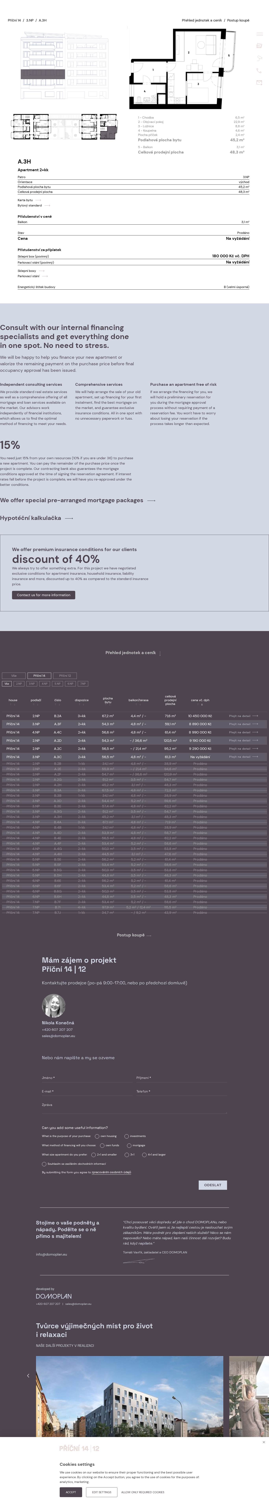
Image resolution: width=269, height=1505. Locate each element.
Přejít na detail (239, 716)
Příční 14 (14, 20)
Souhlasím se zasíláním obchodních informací (77, 1164)
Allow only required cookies (142, 1492)
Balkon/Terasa (138, 700)
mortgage (139, 1145)
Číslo (57, 700)
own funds (112, 1145)
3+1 (132, 1154)
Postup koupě (238, 20)
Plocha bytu (108, 700)
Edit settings (101, 1492)
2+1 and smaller (107, 1154)
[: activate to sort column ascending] (242, 702)
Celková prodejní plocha (170, 700)
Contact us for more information (43, 595)
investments (138, 1136)
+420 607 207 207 (57, 1029)
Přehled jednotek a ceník (202, 20)
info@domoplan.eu (51, 1254)
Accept (71, 1492)
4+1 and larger (157, 1154)
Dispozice (82, 700)
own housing (109, 1136)
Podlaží (36, 700)
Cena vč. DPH (200, 700)
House (13, 700)
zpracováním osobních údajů (111, 1172)
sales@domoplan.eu (58, 1036)
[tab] (134, 500)
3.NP (29, 20)
